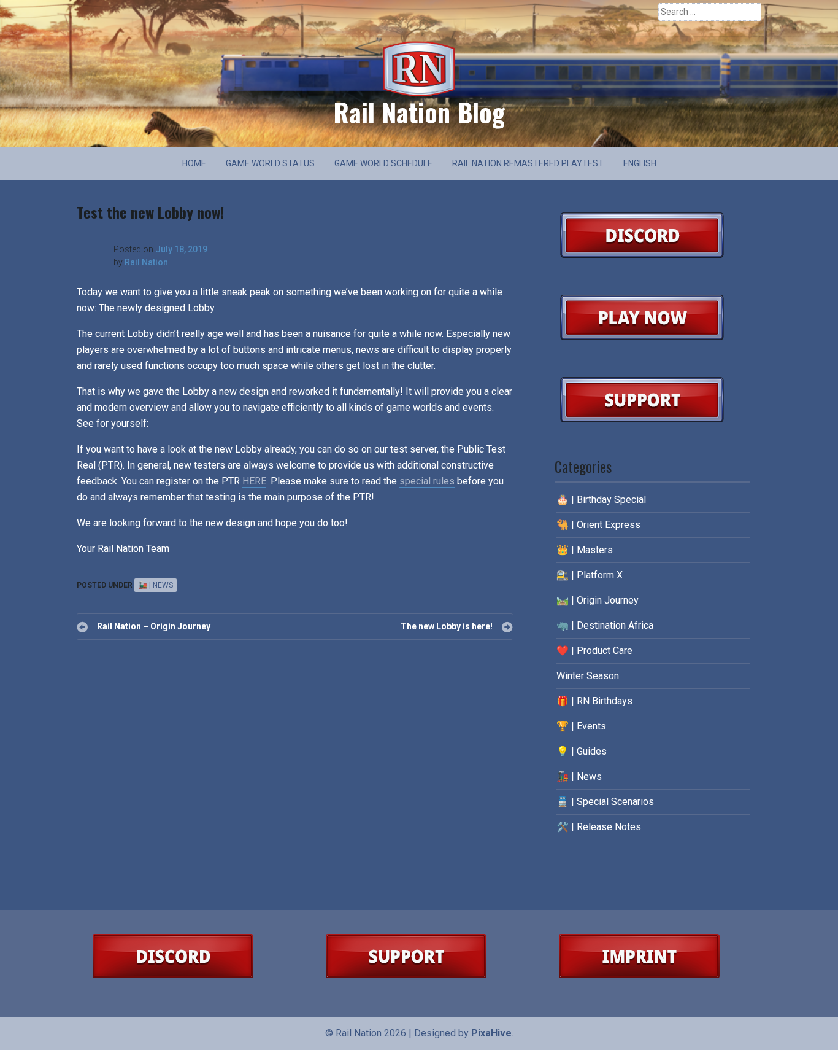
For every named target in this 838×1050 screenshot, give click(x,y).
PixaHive (491, 1033)
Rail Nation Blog (419, 112)
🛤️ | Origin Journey (597, 600)
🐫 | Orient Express (598, 525)
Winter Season (587, 676)
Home (194, 163)
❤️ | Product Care (594, 650)
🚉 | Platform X (589, 575)
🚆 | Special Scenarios (605, 801)
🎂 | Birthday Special (601, 499)
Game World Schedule (383, 163)
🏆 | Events (581, 726)
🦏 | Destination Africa (604, 625)
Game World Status (270, 163)
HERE (254, 481)
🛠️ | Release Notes (598, 827)
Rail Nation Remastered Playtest (528, 163)
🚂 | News (155, 585)
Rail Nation (146, 262)
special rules (427, 481)
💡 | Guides (581, 751)
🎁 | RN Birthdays (594, 701)
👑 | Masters (584, 550)
